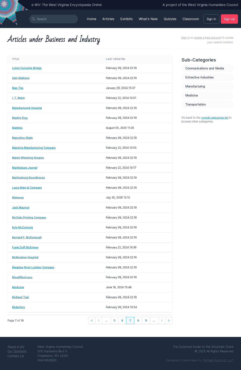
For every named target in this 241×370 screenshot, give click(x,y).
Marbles (17, 127)
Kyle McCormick (22, 227)
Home (91, 19)
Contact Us (16, 356)
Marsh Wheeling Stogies (28, 157)
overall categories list (214, 117)
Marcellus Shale (22, 137)
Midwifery (18, 307)
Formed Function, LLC (218, 360)
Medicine (18, 287)
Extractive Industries (199, 77)
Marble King (19, 117)
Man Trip (17, 87)
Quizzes (170, 19)
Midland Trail (20, 297)
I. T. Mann (18, 97)
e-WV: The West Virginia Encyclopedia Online (66, 5)
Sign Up (229, 19)
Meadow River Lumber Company (33, 267)
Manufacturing (195, 86)
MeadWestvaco (22, 277)
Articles (108, 19)
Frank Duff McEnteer (25, 247)
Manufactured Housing (27, 107)
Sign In (211, 19)
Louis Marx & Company (27, 187)
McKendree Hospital (25, 257)
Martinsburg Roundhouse (28, 177)
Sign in (185, 37)
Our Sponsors (17, 351)
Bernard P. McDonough (27, 237)
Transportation (195, 104)
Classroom (190, 19)
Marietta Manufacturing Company (34, 147)
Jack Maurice (20, 207)
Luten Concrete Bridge (27, 68)
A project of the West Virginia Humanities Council (200, 5)
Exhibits (126, 19)
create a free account (207, 37)
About (16, 347)
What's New (148, 19)
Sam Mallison (20, 78)
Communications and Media (204, 68)
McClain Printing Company (29, 217)
